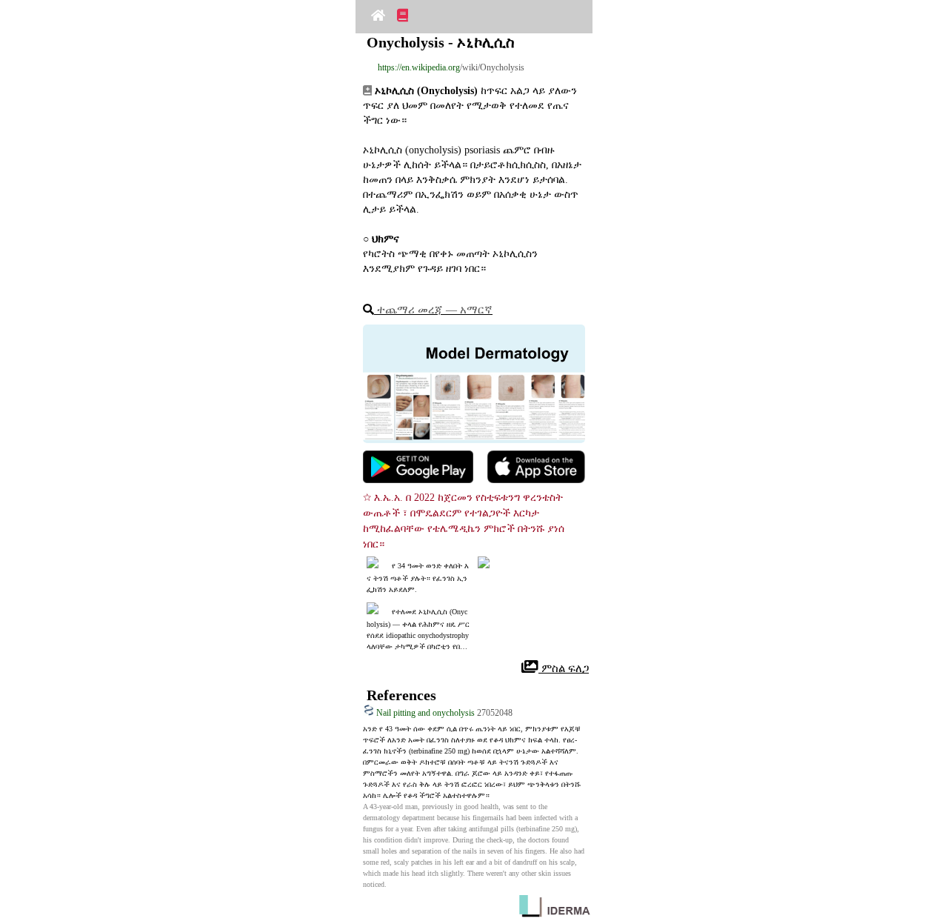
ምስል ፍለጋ (563, 668)
